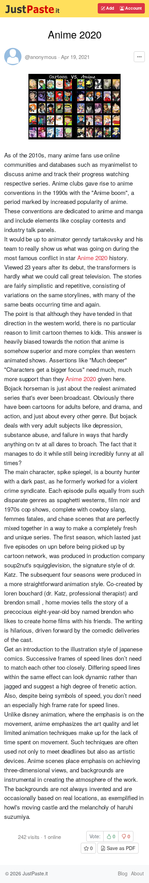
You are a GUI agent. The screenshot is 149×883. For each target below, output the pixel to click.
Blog (123, 873)
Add (109, 8)
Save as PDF (120, 848)
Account (133, 8)
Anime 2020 (92, 257)
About (137, 873)
